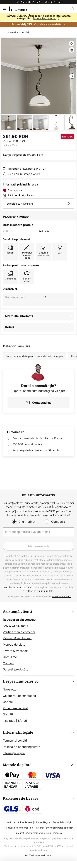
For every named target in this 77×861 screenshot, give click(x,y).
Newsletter (10, 689)
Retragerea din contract (19, 619)
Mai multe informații (19, 316)
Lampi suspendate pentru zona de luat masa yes (34, 356)
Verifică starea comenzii (19, 632)
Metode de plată (14, 644)
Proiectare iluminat (15, 708)
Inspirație (9, 721)
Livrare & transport (15, 651)
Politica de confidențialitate (21, 747)
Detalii (9, 327)
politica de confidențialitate (39, 591)
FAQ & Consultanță (15, 626)
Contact (8, 663)
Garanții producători (16, 669)
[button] (8, 122)
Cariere (8, 702)
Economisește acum (44, 18)
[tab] (38, 641)
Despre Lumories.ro (20, 681)
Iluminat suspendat (18, 32)
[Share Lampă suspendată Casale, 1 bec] (71, 50)
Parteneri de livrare (20, 798)
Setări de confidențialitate (19, 822)
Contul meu (10, 657)
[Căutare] (66, 8)
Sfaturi (22, 721)
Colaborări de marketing (19, 696)
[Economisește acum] (38, 20)
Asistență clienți (17, 611)
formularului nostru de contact (18, 587)
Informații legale (18, 732)
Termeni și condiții (15, 740)
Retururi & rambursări (17, 638)
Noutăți (8, 714)
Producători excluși (61, 596)
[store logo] (20, 8)
